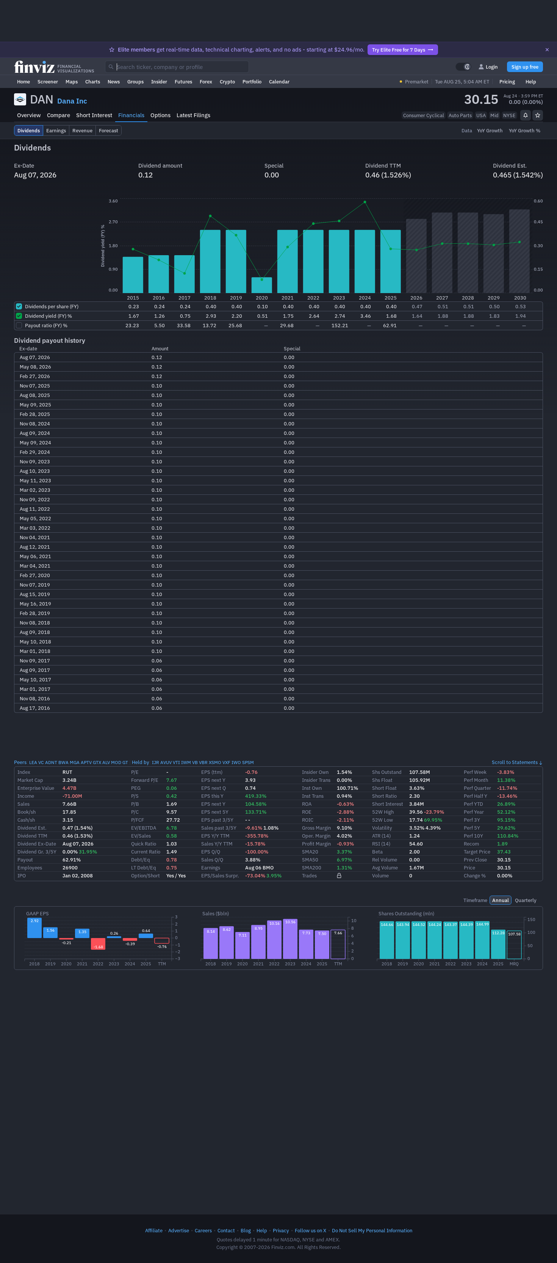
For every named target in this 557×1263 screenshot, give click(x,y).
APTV (86, 762)
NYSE (509, 115)
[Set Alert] (525, 115)
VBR (203, 762)
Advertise (178, 1230)
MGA (75, 762)
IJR (155, 762)
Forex (206, 81)
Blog (246, 1230)
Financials (131, 115)
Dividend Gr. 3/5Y (36, 852)
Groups (135, 81)
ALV (106, 762)
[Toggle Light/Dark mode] (463, 67)
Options (160, 115)
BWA (63, 762)
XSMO (215, 762)
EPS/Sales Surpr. (220, 875)
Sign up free (525, 67)
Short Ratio (384, 796)
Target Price (477, 852)
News (114, 81)
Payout (25, 860)
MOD (116, 762)
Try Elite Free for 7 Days (398, 50)
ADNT (51, 762)
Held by (140, 762)
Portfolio (252, 81)
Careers (203, 1230)
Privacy (281, 1230)
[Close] (547, 49)
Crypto (227, 81)
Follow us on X (310, 1230)
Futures (183, 81)
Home (23, 81)
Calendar (279, 81)
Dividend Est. (32, 828)
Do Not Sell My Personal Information (372, 1230)
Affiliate (154, 1230)
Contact (226, 1230)
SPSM (248, 762)
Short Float (384, 788)
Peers (20, 762)
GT (125, 762)
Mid (494, 115)
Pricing (507, 81)
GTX (97, 762)
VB (195, 762)
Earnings (210, 867)
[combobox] (177, 67)
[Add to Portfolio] (537, 115)
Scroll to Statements (515, 762)
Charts (92, 81)
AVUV (166, 762)
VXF (226, 762)
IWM (186, 762)
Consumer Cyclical (423, 115)
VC (41, 762)
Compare (58, 115)
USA (481, 115)
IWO (236, 762)
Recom (471, 844)
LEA (33, 762)
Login (492, 67)
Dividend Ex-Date (36, 844)
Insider (159, 81)
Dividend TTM (32, 836)
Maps (72, 81)
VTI (176, 762)
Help (531, 81)
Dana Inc (72, 100)
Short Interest (94, 115)
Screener (48, 81)
